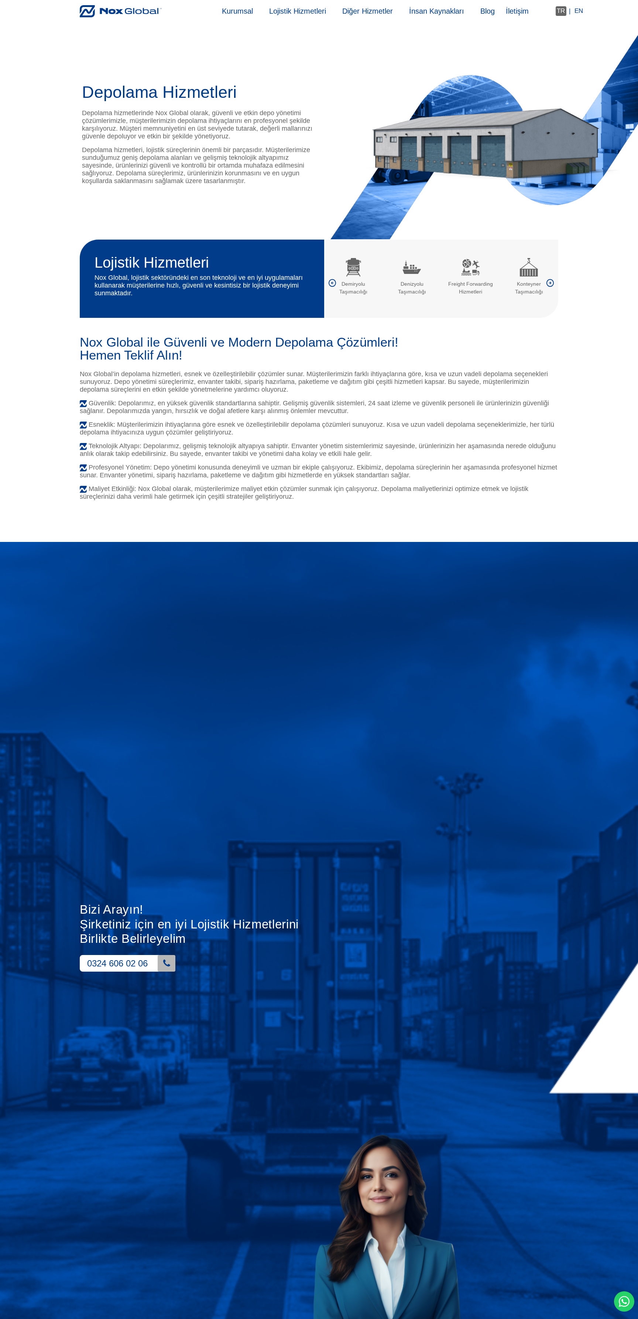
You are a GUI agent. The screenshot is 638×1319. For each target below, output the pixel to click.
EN (578, 10)
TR (561, 10)
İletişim (517, 11)
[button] (332, 284)
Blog (487, 11)
